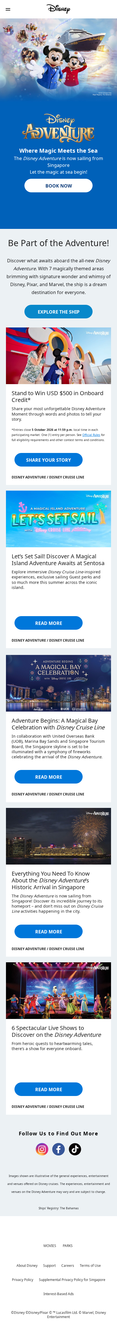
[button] (8, 9)
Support (49, 1265)
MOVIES (49, 1245)
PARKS (68, 1245)
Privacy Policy (22, 1279)
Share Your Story (48, 460)
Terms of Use (90, 1265)
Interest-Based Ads (58, 1293)
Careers (67, 1265)
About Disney (26, 1265)
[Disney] (58, 9)
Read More (48, 623)
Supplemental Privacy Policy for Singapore (72, 1279)
